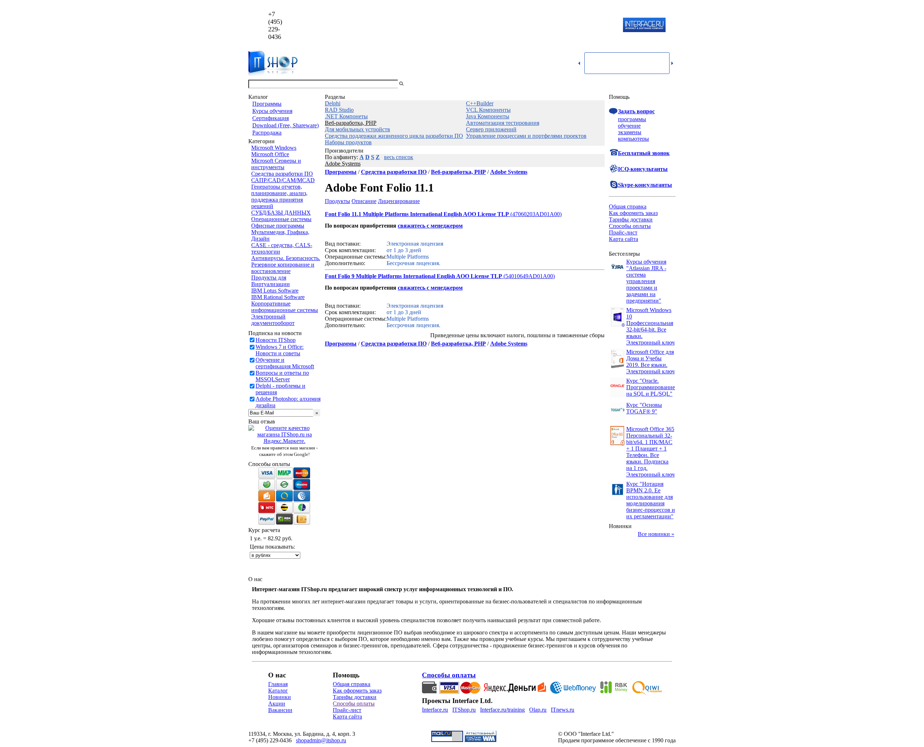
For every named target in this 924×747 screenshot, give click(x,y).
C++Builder (479, 103)
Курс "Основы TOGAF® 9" (644, 408)
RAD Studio (339, 110)
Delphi (332, 103)
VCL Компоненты (488, 110)
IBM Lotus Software (274, 290)
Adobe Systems (343, 164)
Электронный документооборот (273, 319)
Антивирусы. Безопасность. (285, 258)
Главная (278, 684)
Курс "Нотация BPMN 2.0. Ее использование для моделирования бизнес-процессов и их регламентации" (650, 500)
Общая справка (627, 206)
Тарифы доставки (631, 219)
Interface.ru (435, 710)
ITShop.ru (464, 710)
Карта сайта (623, 239)
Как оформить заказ (633, 213)
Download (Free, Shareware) (285, 125)
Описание (364, 201)
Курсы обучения (272, 111)
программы (632, 119)
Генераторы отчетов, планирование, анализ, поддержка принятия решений (279, 196)
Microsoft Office (270, 154)
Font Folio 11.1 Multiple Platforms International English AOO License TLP (417, 214)
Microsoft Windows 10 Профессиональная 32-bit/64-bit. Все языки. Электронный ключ (650, 326)
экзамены (629, 132)
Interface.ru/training (502, 710)
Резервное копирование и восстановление (282, 268)
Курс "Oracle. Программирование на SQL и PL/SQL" (650, 387)
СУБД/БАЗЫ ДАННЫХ (281, 213)
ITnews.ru (562, 710)
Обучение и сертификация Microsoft (285, 363)
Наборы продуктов (348, 142)
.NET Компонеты (346, 116)
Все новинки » (656, 534)
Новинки (279, 697)
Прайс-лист (623, 232)
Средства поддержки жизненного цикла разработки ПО (394, 136)
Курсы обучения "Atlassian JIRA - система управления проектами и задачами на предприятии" (646, 281)
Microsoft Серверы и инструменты (276, 164)
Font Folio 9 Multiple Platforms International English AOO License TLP (413, 276)
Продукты (337, 201)
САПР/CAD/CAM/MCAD (283, 180)
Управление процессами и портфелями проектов (526, 136)
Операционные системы (281, 219)
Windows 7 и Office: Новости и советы (280, 350)
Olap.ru (537, 710)
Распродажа (267, 132)
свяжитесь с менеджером (430, 226)
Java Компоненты (487, 116)
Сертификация (270, 118)
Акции (276, 703)
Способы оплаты (630, 226)
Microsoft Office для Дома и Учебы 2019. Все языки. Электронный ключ (650, 361)
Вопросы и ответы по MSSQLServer (282, 376)
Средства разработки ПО (282, 174)
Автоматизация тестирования (502, 123)
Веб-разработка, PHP (350, 123)
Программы (267, 104)
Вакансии (280, 710)
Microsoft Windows (273, 148)
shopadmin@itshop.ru (554, 25)
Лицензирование (399, 201)
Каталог (278, 690)
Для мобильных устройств (357, 129)
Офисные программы (277, 226)
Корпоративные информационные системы (284, 306)
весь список (398, 157)
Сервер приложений (491, 129)
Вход (669, 84)
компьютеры (633, 139)
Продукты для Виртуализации (270, 280)
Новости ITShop (276, 340)
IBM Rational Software (278, 297)
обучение (629, 126)
